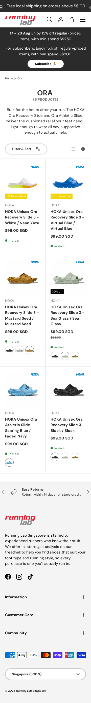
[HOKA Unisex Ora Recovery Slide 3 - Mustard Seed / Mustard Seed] (22, 276)
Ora (19, 78)
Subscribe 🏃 (45, 64)
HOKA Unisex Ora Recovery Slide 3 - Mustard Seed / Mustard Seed (22, 316)
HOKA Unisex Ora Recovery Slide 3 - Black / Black (67, 425)
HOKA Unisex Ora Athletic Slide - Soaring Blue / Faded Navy (21, 428)
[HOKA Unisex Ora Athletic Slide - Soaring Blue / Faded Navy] (22, 389)
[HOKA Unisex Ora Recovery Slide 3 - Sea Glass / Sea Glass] (68, 276)
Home (9, 78)
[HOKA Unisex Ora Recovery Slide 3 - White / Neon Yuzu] (22, 181)
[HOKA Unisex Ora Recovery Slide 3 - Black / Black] (68, 389)
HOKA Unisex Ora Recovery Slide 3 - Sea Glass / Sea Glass (67, 316)
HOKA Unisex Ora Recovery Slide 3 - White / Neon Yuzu (22, 217)
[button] (71, 19)
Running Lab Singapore (31, 690)
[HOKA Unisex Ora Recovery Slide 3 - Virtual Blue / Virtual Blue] (68, 181)
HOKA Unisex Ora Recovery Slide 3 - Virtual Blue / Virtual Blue (67, 220)
